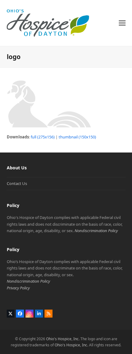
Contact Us (17, 183)
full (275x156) (43, 137)
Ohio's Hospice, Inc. (63, 338)
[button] (122, 22)
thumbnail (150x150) (77, 137)
